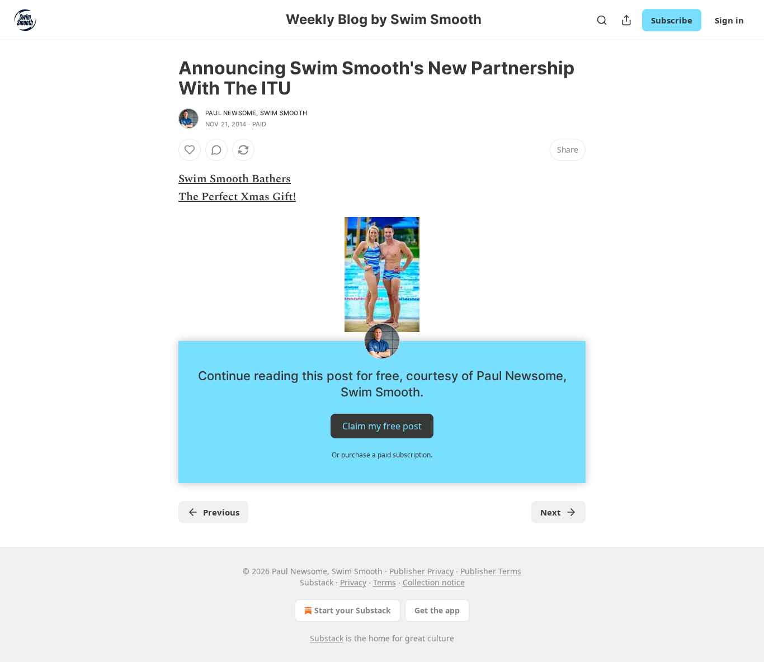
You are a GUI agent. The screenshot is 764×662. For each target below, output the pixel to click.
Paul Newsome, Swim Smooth (256, 113)
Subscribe (671, 20)
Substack (326, 638)
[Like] (189, 150)
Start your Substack (352, 610)
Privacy (353, 582)
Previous (221, 512)
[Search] (602, 20)
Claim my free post (382, 426)
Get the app (437, 610)
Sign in (729, 20)
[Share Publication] (626, 20)
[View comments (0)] (216, 150)
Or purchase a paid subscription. (382, 455)
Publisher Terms (490, 571)
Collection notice (434, 582)
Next (550, 512)
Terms (384, 582)
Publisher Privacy (421, 571)
